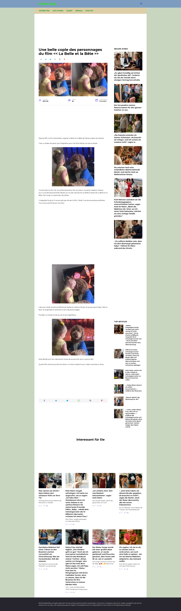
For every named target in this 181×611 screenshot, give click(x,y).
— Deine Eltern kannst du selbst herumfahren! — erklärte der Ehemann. (133, 388)
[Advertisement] (90, 32)
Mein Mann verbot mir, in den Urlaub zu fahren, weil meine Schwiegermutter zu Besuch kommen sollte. (133, 375)
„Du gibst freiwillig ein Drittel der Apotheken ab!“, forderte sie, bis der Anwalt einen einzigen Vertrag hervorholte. (127, 76)
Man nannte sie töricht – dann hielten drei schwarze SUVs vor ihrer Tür (49, 494)
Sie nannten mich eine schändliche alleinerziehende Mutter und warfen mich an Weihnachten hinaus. (127, 170)
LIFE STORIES (58, 11)
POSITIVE (89, 11)
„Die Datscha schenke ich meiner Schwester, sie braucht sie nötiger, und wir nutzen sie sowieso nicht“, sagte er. (127, 138)
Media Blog (47, 4)
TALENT (69, 11)
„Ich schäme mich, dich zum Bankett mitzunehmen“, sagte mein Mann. (102, 494)
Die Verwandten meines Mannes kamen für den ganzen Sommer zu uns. (127, 107)
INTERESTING (44, 11)
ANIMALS (79, 11)
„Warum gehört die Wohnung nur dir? (132, 398)
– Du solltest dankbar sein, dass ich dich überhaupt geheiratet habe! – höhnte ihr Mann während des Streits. (128, 244)
